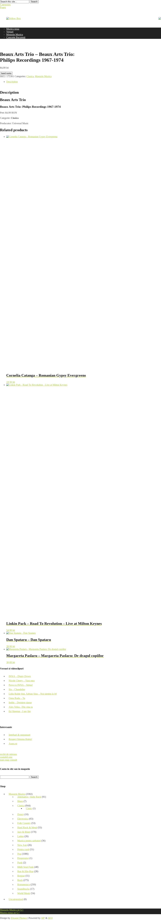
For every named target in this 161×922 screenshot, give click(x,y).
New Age (22, 845)
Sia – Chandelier (17, 689)
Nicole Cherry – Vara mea (22, 680)
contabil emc (6, 757)
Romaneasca (23, 884)
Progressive (23, 858)
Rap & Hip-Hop (25, 871)
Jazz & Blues (23, 832)
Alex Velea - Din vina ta (21, 707)
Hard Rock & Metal (27, 827)
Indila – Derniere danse (20, 702)
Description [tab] (12, 81)
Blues (20, 801)
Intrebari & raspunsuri (19, 734)
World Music (23, 893)
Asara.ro (13, 743)
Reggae (21, 875)
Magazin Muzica (14, 34)
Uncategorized (16, 899)
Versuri (9, 31)
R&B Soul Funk (25, 867)
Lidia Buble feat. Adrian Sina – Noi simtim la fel (33, 693)
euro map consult (8, 760)
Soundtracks (23, 889)
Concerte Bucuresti (15, 37)
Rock (20, 880)
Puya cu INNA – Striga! (21, 685)
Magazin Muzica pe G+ (12, 910)
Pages (3, 7)
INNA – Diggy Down (20, 676)
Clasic (29, 808)
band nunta (6, 73)
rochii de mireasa (8, 754)
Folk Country (24, 823)
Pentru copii (23, 849)
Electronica (22, 818)
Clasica (30, 76)
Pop (19, 853)
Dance (20, 814)
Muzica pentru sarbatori (29, 840)
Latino (20, 836)
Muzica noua (12, 29)
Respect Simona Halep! (20, 739)
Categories (5, 4)
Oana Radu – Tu (17, 698)
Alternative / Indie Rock (29, 796)
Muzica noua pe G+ (10, 912)
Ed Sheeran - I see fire (20, 711)
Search (34, 1)
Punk (19, 862)
